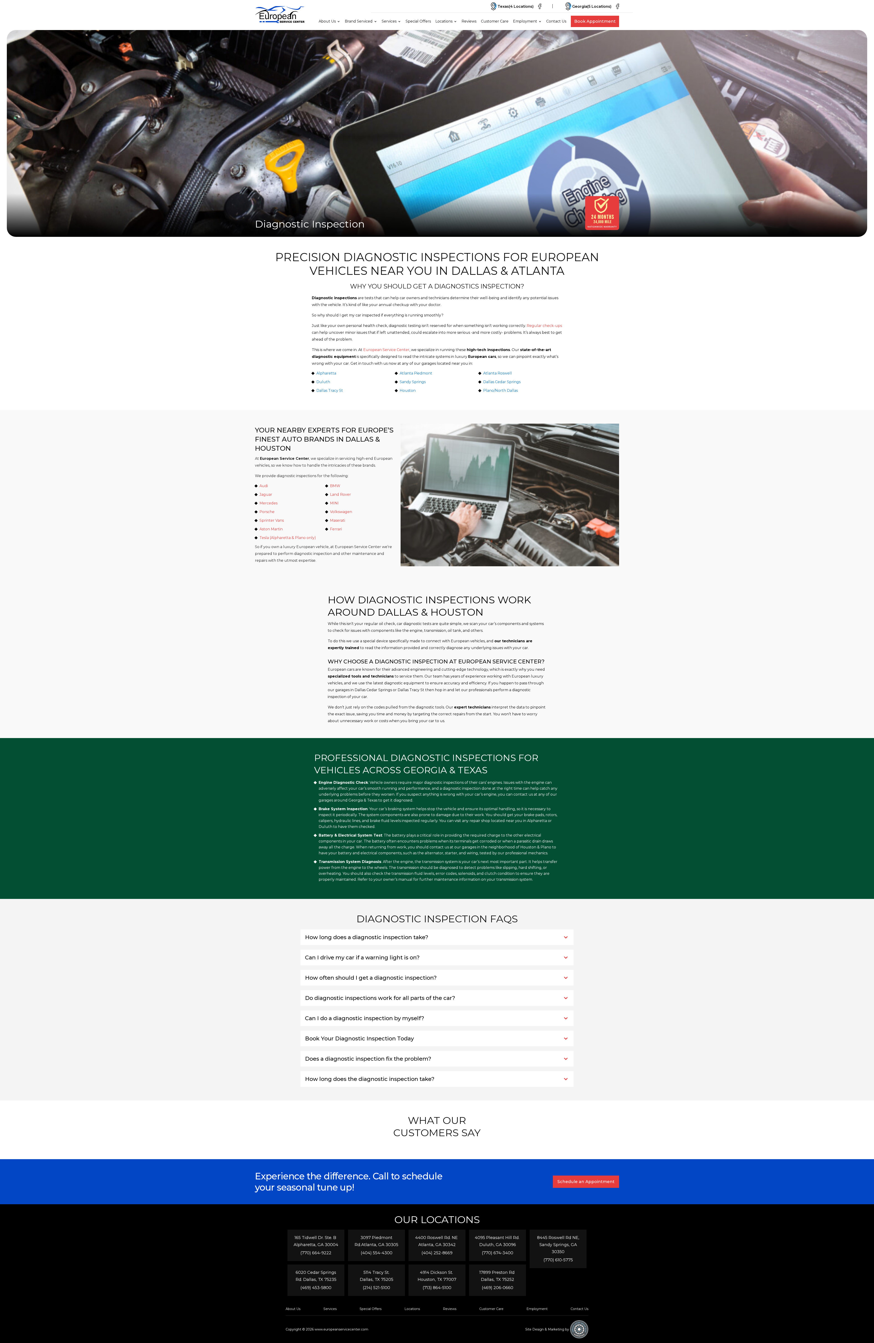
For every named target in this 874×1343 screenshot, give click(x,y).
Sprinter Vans (271, 520)
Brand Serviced (359, 21)
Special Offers (418, 21)
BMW (335, 486)
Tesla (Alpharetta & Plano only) (287, 538)
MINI (334, 503)
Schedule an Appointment (586, 1181)
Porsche (266, 512)
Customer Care (494, 21)
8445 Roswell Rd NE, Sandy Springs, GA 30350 (558, 1244)
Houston (408, 390)
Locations (443, 21)
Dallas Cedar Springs (502, 382)
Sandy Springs (413, 382)
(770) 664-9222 (315, 1252)
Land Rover (340, 494)
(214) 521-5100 (376, 1287)
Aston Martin (271, 529)
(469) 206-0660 (497, 1287)
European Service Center (386, 350)
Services (389, 21)
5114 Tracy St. (376, 1272)
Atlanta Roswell (497, 373)
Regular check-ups (544, 326)
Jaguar (265, 494)
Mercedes (268, 503)
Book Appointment (595, 21)
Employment (525, 21)
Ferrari (336, 529)
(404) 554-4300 (376, 1252)
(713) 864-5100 (437, 1287)
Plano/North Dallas (500, 390)
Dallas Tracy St (329, 390)
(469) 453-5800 (315, 1287)
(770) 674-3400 (497, 1252)
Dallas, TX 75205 (376, 1279)
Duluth (323, 382)
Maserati (337, 520)
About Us (327, 21)
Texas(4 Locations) (516, 6)
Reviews (469, 21)
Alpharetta (326, 373)
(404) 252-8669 (437, 1252)
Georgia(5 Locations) (591, 6)
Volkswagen (341, 512)
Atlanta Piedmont (416, 373)
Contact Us (556, 21)
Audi (263, 486)
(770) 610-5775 (558, 1259)
